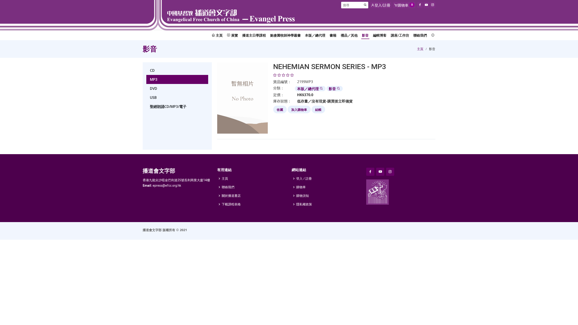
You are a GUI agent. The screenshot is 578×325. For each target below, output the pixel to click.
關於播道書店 (231, 195)
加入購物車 (299, 109)
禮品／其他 (349, 35)
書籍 (333, 35)
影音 (365, 35)
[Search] (365, 5)
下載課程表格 (231, 204)
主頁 (420, 49)
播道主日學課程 (254, 35)
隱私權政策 (304, 204)
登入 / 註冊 (304, 178)
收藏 (280, 109)
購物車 (301, 187)
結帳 (318, 109)
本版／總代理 (315, 35)
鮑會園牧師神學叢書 (285, 35)
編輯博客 (380, 35)
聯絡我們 (420, 35)
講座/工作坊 (400, 35)
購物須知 (302, 195)
